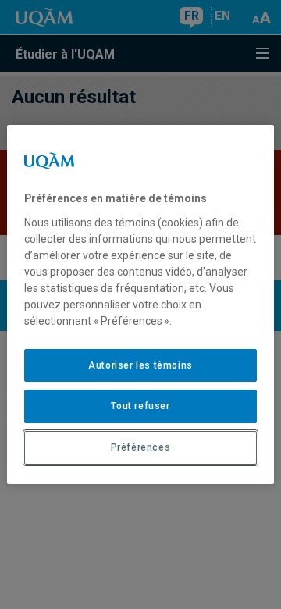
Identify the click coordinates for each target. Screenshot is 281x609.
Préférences (141, 447)
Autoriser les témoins (140, 365)
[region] (140, 304)
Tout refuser (140, 406)
